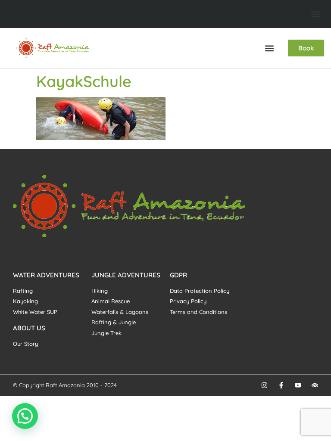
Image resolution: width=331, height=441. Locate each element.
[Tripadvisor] (315, 385)
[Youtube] (298, 385)
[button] (315, 14)
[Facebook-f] (281, 385)
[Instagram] (264, 385)
